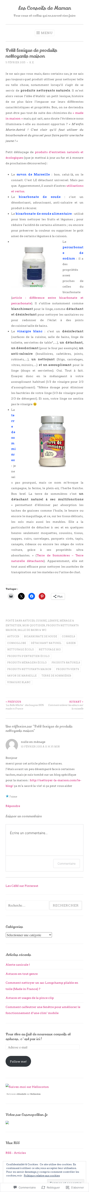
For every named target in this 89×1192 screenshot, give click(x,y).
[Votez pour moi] (7, 1123)
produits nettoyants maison (29, 669)
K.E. (31, 62)
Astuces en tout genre (22, 973)
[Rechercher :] (27, 905)
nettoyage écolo (20, 649)
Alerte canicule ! (18, 964)
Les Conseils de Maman (44, 8)
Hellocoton (35, 1094)
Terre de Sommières (56, 675)
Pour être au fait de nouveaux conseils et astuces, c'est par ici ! (38, 1036)
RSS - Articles (16, 1152)
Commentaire (67, 863)
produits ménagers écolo (27, 662)
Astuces (29, 620)
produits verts (67, 669)
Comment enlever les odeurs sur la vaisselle (65, 705)
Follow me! (18, 1061)
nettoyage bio (50, 649)
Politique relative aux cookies (42, 1175)
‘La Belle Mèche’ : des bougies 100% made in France (25, 705)
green (71, 643)
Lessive (53, 620)
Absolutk (21, 1094)
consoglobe (16, 643)
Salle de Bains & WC (32, 630)
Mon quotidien (33, 625)
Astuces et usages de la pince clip (30, 997)
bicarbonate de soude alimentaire (44, 213)
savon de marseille (22, 675)
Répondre (13, 806)
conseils (68, 636)
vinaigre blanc (19, 682)
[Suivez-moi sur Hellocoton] (27, 1086)
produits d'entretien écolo (28, 656)
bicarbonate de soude (40, 636)
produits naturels (66, 662)
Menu (47, 33)
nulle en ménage (33, 741)
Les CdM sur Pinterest (22, 885)
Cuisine (41, 620)
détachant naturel (46, 643)
